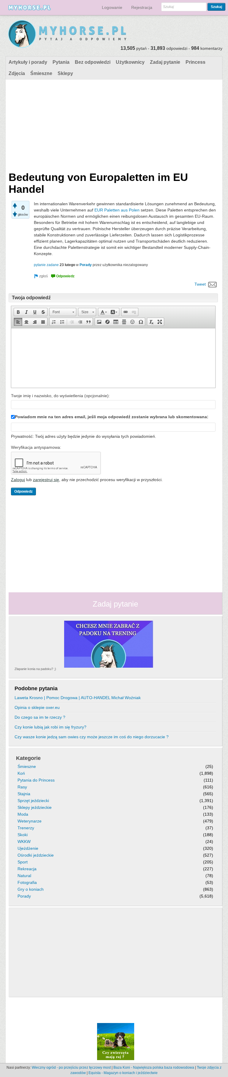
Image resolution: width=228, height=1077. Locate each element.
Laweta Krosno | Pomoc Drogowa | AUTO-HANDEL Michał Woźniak (78, 697)
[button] (18, 312)
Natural (24, 875)
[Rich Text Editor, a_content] (113, 358)
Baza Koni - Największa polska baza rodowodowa (153, 1067)
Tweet (200, 284)
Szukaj (216, 7)
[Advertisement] (113, 124)
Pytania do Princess (36, 780)
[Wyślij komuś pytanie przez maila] (212, 284)
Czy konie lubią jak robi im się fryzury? (50, 727)
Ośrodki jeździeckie (36, 855)
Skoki (23, 834)
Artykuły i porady (28, 62)
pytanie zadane (46, 265)
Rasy (22, 787)
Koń (21, 773)
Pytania (61, 62)
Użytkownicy (130, 62)
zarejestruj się (46, 479)
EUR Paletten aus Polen (117, 210)
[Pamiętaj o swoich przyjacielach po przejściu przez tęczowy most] (115, 1041)
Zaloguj (18, 479)
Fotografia (27, 882)
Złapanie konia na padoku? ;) (35, 669)
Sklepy (65, 73)
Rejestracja (141, 7)
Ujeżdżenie (28, 848)
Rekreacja (27, 868)
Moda (23, 814)
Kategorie (28, 758)
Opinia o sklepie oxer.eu (37, 707)
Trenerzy (26, 827)
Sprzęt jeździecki (33, 800)
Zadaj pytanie (165, 62)
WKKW (24, 841)
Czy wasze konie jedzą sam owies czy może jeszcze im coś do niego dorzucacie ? (92, 736)
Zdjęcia (17, 73)
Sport (23, 862)
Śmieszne (41, 73)
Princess (195, 62)
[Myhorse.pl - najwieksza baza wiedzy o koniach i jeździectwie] (67, 34)
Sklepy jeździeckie (35, 807)
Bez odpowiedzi (92, 62)
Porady (86, 265)
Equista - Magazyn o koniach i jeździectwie (123, 1073)
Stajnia (24, 793)
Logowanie (112, 7)
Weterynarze (30, 821)
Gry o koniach (31, 889)
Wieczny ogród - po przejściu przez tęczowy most (71, 1067)
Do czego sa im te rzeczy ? (40, 717)
